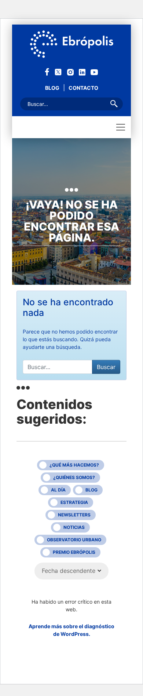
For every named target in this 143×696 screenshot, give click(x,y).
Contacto (83, 88)
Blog (52, 88)
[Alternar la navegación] (120, 127)
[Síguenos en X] (58, 71)
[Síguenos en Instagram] (70, 72)
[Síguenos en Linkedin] (82, 72)
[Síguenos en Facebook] (47, 71)
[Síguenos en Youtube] (94, 72)
